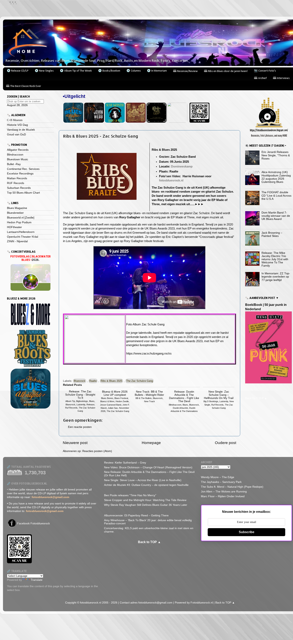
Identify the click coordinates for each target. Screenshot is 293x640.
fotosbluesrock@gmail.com (155, 602)
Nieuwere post (75, 443)
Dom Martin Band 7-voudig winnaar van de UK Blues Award (276, 216)
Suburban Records (19, 187)
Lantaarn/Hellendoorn (20, 231)
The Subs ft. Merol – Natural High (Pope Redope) (232, 486)
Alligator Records (18, 149)
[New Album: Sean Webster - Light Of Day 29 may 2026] (115, 121)
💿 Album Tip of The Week (76, 70)
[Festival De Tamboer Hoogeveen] (30, 348)
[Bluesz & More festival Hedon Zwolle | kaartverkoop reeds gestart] (30, 314)
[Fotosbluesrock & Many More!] (268, 117)
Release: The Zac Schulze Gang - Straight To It (80, 394)
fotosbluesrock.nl (171, 180)
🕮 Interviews (281, 78)
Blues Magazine (17, 208)
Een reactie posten (80, 426)
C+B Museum (15, 120)
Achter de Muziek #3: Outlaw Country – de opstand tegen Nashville (146, 484)
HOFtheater (14, 227)
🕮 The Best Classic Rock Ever (23, 86)
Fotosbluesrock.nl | (203, 602)
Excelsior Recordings (20, 173)
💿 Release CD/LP (18, 70)
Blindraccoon (15, 154)
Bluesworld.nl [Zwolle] (20, 217)
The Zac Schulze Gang (139, 380)
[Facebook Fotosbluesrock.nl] (12, 526)
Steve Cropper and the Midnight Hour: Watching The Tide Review (145, 500)
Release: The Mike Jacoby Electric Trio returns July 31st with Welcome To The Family (275, 259)
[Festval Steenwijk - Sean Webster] (73, 121)
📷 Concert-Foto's (265, 70)
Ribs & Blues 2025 (111, 380)
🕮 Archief (260, 78)
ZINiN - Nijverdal (17, 241)
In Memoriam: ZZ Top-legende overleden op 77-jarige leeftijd (276, 276)
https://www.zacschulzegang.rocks (149, 353)
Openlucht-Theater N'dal (22, 236)
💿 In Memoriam (157, 70)
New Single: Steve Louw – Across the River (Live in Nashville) (142, 480)
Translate (36, 579)
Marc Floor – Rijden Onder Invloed (223, 496)
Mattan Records (17, 178)
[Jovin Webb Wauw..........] (94, 121)
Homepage (151, 443)
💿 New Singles (44, 70)
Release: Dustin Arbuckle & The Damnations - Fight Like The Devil (184, 396)
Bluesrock (79, 380)
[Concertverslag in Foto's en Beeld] (30, 277)
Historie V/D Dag (17, 124)
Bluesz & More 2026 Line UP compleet (115, 393)
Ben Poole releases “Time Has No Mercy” (130, 495)
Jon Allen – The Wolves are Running (224, 491)
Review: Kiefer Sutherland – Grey (125, 462)
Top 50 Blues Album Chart (23, 192)
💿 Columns (133, 70)
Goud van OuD (16, 134)
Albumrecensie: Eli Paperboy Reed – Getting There (136, 515)
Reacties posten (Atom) (97, 451)
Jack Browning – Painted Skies (272, 234)
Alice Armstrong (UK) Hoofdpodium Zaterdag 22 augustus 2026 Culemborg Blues (276, 177)
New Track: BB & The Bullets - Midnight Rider (149, 393)
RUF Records (15, 183)
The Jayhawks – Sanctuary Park (221, 481)
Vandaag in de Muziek (21, 129)
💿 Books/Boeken (109, 70)
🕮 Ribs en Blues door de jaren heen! (226, 71)
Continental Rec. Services (23, 168)
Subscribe (246, 532)
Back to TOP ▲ (149, 542)
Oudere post (225, 443)
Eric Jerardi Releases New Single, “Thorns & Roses (276, 155)
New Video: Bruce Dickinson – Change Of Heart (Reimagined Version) (148, 467)
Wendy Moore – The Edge (217, 477)
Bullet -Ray (14, 164)
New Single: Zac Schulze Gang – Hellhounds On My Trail (218, 395)
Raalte (93, 380)
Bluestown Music (17, 159)
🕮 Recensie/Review (185, 71)
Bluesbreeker (15, 212)
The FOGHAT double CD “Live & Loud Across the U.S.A (276, 195)
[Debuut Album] (156, 121)
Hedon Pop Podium (19, 222)
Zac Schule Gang (153, 324)
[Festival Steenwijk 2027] (30, 389)
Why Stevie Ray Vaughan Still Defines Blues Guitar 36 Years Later (145, 504)
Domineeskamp (182, 166)
